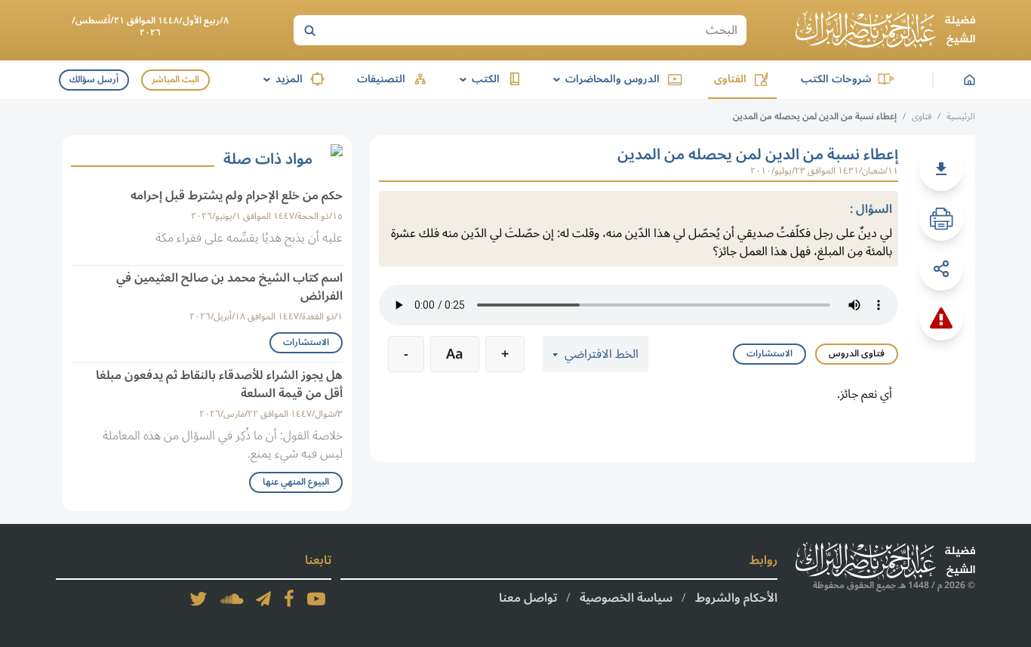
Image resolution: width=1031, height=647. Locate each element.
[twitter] (198, 598)
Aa (454, 354)
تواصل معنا (528, 598)
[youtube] (316, 599)
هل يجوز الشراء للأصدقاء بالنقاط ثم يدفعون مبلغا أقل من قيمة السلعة (219, 384)
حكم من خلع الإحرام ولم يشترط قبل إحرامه (237, 195)
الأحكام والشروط (736, 598)
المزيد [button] (280, 79)
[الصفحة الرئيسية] (885, 30)
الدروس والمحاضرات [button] (604, 79)
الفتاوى (730, 79)
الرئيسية (960, 116)
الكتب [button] (477, 79)
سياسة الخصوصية (626, 598)
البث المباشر (175, 79)
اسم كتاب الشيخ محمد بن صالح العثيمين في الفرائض (229, 287)
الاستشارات (769, 353)
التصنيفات (381, 79)
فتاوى (921, 116)
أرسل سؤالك (93, 79)
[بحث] (309, 30)
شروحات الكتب (836, 79)
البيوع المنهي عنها (296, 482)
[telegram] (263, 598)
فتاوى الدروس (857, 353)
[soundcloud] (232, 599)
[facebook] (289, 599)
